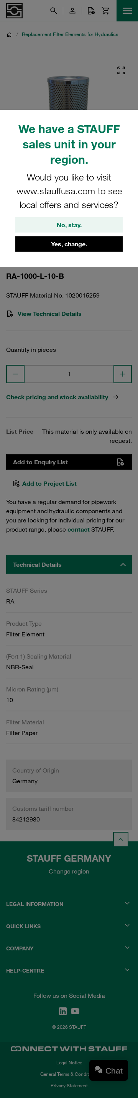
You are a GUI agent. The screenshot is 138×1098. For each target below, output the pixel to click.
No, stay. (69, 225)
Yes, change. (69, 244)
